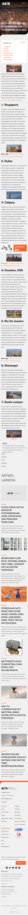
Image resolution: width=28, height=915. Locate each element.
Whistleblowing (5, 846)
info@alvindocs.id (5, 792)
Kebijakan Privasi (14, 912)
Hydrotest (17, 809)
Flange (3, 815)
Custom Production (20, 824)
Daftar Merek (5, 834)
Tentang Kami (5, 831)
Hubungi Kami (5, 837)
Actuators (4, 821)
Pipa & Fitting (4, 812)
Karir (2, 843)
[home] (5, 3)
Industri (7, 20)
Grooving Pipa (18, 818)
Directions (4, 883)
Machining (17, 812)
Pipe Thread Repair (20, 821)
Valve (2, 809)
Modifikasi (17, 815)
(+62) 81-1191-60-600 (7, 795)
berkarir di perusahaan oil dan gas (11, 100)
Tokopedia (4, 802)
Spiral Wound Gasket (6, 818)
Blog (2, 20)
